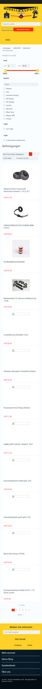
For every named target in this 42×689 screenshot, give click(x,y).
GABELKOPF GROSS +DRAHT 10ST (18, 444)
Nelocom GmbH (7, 681)
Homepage (6, 48)
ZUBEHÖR (16, 48)
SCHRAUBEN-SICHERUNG (14, 262)
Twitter (29, 645)
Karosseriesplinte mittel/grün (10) (17, 481)
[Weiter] (38, 632)
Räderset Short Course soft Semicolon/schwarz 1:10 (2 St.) (17, 190)
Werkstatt (26, 48)
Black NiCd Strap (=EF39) (14, 554)
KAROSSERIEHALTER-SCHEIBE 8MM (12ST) (19, 226)
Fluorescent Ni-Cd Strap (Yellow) (17, 408)
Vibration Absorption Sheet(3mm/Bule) (20, 371)
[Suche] (39, 24)
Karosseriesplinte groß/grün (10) (17, 517)
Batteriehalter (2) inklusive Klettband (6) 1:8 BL (20, 299)
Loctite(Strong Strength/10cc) (16, 335)
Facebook (17, 645)
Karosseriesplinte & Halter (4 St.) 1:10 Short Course (19, 591)
